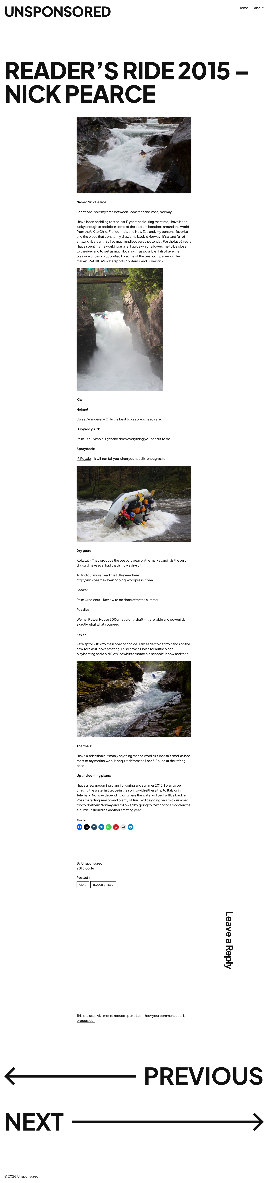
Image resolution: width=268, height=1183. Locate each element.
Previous (204, 1075)
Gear (82, 884)
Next (34, 1121)
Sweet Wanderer (89, 419)
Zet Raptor (85, 644)
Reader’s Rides (103, 884)
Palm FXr (83, 439)
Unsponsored (57, 11)
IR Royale (84, 458)
